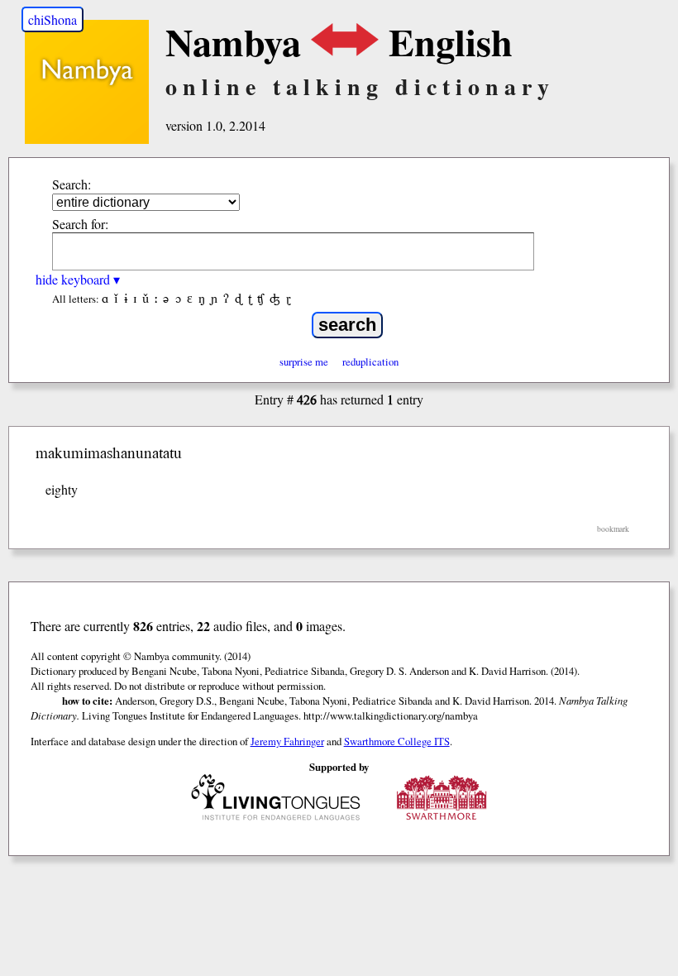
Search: (71, 184)
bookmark (613, 529)
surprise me (303, 361)
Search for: (80, 223)
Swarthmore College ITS (397, 741)
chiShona (52, 19)
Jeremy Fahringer (287, 741)
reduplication (370, 361)
